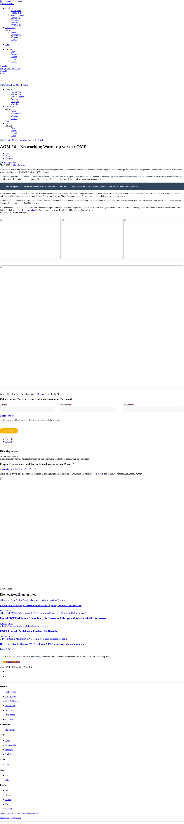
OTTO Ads (16, 25)
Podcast (14, 40)
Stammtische (16, 35)
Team (7, 47)
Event (13, 32)
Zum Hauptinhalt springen (11, 1)
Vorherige (9, 439)
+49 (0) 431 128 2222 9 (10, 68)
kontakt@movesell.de (9, 469)
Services (9, 8)
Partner (14, 56)
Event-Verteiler (28, 210)
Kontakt (3, 66)
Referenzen (10, 27)
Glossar (14, 61)
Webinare (15, 37)
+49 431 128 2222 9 (28, 469)
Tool (7, 44)
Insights (8, 49)
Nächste (8, 441)
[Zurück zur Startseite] (7, 3)
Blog (13, 52)
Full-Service (16, 10)
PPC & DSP (16, 13)
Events (14, 54)
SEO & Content (17, 15)
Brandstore (15, 18)
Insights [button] (8, 126)
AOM (8, 30)
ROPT (100, 474)
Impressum (4, 818)
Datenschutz (16, 818)
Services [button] (9, 89)
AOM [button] (8, 109)
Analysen (15, 20)
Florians (41, 394)
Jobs (2, 73)
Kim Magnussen (20, 165)
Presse (13, 59)
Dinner (14, 42)
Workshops (15, 23)
